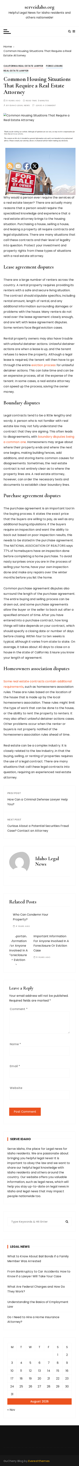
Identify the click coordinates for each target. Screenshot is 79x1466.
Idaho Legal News (20, 105)
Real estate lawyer (15, 70)
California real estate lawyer (23, 65)
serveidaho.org (39, 7)
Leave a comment (46, 105)
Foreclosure (54, 65)
